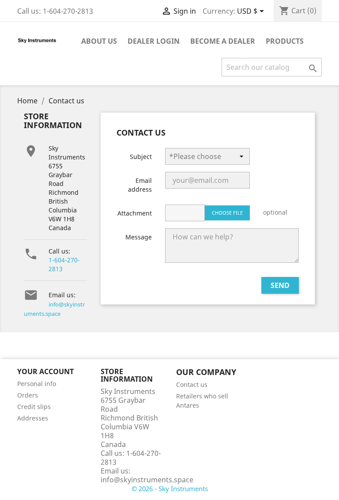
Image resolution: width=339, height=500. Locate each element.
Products (285, 41)
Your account (45, 371)
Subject (141, 156)
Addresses (32, 418)
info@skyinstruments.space (147, 480)
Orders (27, 395)
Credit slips (34, 406)
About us (99, 41)
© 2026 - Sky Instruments (170, 488)
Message (138, 237)
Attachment (134, 213)
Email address (140, 184)
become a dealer (222, 41)
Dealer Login (154, 41)
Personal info (36, 383)
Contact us (191, 384)
